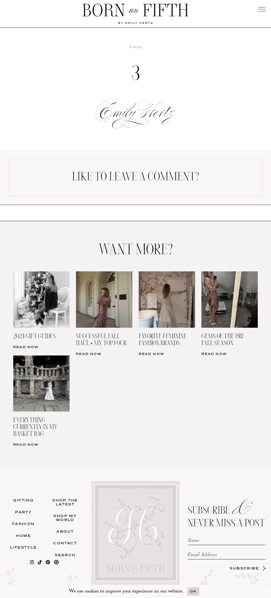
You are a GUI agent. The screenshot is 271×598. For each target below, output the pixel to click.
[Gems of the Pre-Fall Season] (229, 275)
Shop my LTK (202, 206)
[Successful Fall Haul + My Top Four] (104, 275)
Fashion (23, 524)
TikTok (203, 172)
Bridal (203, 195)
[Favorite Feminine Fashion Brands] (167, 275)
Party (23, 512)
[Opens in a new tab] (32, 563)
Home (23, 536)
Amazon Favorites (68, 172)
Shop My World (65, 518)
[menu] (262, 9)
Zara (68, 195)
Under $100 (68, 206)
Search (65, 555)
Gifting (23, 500)
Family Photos (203, 183)
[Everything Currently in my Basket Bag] (41, 359)
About (65, 531)
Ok (193, 591)
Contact (65, 543)
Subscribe (244, 568)
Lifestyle (23, 547)
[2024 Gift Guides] (41, 275)
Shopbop (67, 183)
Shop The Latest (65, 502)
